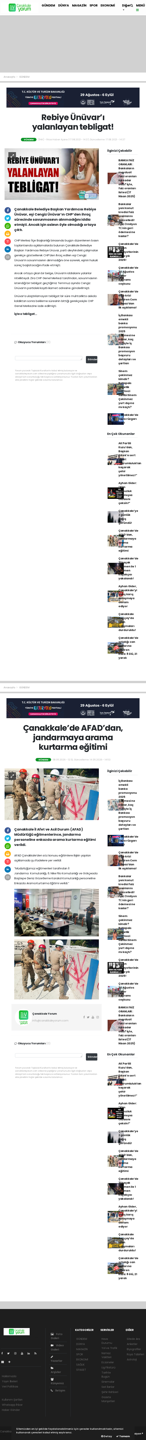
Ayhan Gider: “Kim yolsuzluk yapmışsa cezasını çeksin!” (127, 493)
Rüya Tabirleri (135, 1354)
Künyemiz (57, 1383)
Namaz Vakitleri (106, 1355)
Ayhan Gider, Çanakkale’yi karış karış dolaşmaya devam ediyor (127, 596)
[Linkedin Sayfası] (30, 1353)
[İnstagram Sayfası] (17, 1353)
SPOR (94, 5)
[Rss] (37, 1353)
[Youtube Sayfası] (23, 1353)
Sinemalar (108, 1382)
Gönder (92, 359)
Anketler (132, 1344)
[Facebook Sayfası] (3, 1353)
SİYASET (81, 1370)
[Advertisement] (73, 44)
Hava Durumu (107, 1341)
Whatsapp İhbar (12, 1405)
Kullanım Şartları (12, 1400)
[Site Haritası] (4, 1362)
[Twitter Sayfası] (10, 1353)
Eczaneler (108, 1362)
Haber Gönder (11, 1410)
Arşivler (56, 1372)
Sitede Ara (133, 1339)
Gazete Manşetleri (108, 1399)
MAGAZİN (79, 5)
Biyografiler (134, 1349)
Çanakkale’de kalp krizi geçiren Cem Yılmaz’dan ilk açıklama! (128, 299)
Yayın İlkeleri (9, 1381)
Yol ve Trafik (109, 1348)
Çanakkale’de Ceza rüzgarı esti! (128, 419)
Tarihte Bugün (106, 1375)
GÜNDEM (48, 5)
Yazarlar (56, 1361)
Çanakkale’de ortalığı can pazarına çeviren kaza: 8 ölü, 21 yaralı (128, 648)
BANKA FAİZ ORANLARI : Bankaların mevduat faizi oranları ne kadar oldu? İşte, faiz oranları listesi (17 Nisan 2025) (127, 178)
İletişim (60, 1390)
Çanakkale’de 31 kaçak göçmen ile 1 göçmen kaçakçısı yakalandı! (128, 568)
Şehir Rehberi (110, 1392)
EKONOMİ (108, 5)
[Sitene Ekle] (10, 1362)
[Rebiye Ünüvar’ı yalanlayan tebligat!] (52, 174)
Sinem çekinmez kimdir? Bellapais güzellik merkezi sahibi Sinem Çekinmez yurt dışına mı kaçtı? (127, 389)
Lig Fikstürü (108, 1367)
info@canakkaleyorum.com (50, 1020)
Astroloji (132, 1359)
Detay (107, 1436)
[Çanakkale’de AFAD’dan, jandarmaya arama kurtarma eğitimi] (52, 794)
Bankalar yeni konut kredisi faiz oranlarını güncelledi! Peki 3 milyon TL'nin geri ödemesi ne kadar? (127, 220)
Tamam (124, 1436)
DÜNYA (63, 5)
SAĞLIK (80, 1365)
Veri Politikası (10, 1386)
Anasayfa (10, 77)
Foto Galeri (57, 1336)
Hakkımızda (9, 1376)
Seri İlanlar (108, 1387)
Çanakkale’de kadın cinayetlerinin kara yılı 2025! (128, 252)
